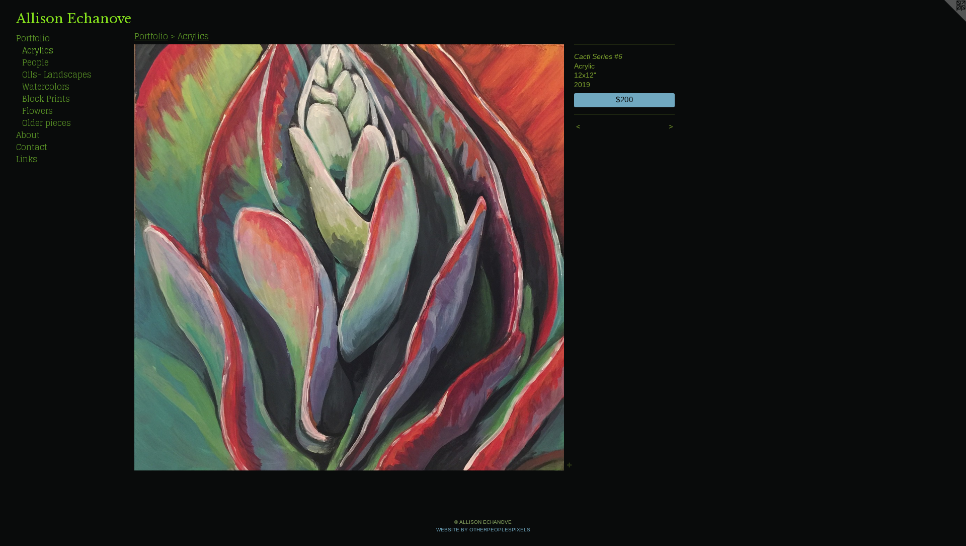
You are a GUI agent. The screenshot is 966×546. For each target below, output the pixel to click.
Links (26, 159)
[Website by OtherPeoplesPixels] (946, 20)
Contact (31, 147)
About (28, 135)
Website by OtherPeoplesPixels (483, 529)
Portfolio (33, 38)
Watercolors (45, 87)
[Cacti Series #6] (349, 257)
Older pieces (46, 123)
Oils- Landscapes (57, 75)
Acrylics (37, 50)
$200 (624, 99)
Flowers (37, 111)
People (35, 62)
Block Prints (46, 99)
